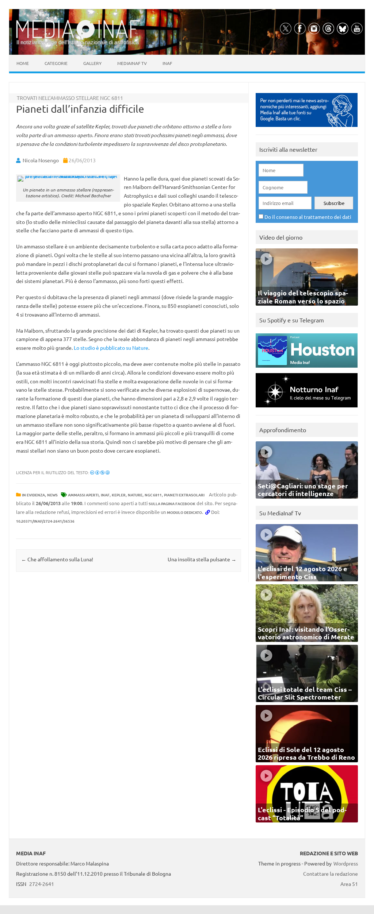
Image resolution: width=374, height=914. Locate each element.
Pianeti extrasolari (184, 494)
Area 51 (349, 883)
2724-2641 (41, 883)
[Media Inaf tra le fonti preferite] (307, 128)
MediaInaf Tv (132, 63)
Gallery (92, 63)
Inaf (167, 63)
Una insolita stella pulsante (202, 559)
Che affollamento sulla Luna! (57, 559)
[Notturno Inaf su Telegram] (307, 409)
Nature (135, 494)
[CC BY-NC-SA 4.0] (100, 472)
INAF (105, 494)
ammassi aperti (83, 494)
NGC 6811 (153, 494)
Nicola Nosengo (41, 160)
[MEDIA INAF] (78, 37)
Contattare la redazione (330, 873)
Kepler (119, 494)
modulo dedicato (184, 512)
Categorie (56, 63)
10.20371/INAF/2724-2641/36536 (45, 521)
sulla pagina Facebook (172, 503)
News (52, 494)
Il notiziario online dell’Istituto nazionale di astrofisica (77, 42)
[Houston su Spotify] (307, 369)
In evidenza (33, 494)
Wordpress (345, 863)
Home (22, 63)
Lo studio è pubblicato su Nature (111, 347)
